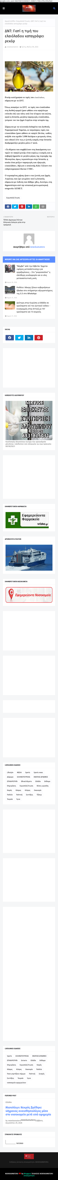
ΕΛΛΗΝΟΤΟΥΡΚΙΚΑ (23, 777)
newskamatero (12, 47)
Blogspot (27, 1174)
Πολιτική (19, 795)
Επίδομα (47, 781)
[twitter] (19, 337)
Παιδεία (10, 795)
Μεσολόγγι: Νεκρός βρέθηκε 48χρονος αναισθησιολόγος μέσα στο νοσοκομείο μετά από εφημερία (28, 1111)
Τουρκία (10, 799)
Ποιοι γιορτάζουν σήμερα (16, 1074)
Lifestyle (10, 772)
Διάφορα (10, 777)
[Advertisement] (26, 367)
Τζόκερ (39, 795)
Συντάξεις (29, 795)
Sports (27, 772)
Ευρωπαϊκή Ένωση (23, 21)
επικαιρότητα (29, 1176)
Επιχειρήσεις (11, 786)
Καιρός (9, 790)
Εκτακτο (24, 1060)
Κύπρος (27, 790)
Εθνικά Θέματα (26, 781)
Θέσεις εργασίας (43, 786)
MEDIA (19, 772)
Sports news (38, 772)
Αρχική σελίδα (10, 21)
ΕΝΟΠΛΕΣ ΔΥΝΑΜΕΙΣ (41, 777)
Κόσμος (18, 790)
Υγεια (18, 799)
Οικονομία (37, 790)
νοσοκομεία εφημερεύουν (16, 1083)
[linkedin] (29, 337)
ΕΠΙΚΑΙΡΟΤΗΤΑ (12, 781)
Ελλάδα (38, 781)
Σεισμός (42, 1074)
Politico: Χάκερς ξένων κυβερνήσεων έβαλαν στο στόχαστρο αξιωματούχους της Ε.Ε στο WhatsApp (35, 290)
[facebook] (10, 337)
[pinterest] (39, 337)
